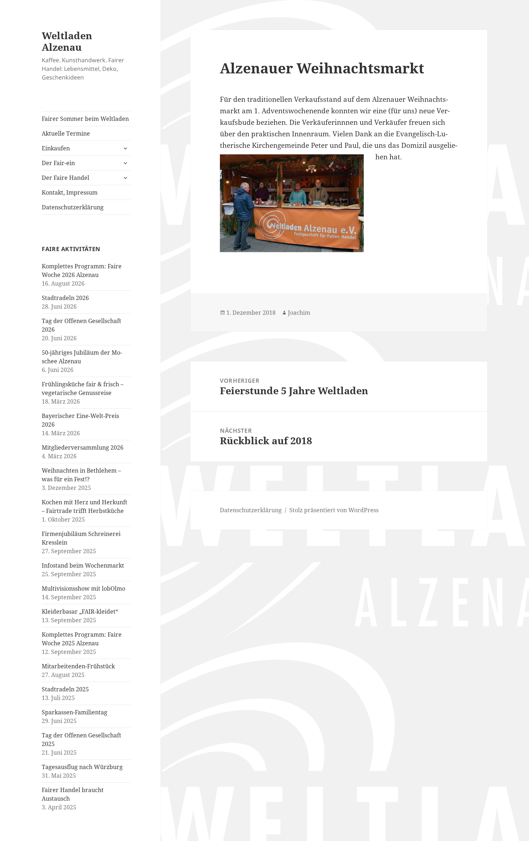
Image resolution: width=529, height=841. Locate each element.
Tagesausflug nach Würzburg (82, 767)
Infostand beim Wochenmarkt (83, 565)
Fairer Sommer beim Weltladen (85, 119)
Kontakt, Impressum (70, 192)
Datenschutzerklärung (73, 207)
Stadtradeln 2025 (65, 689)
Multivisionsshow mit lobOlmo (83, 588)
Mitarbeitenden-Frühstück (78, 666)
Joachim (299, 313)
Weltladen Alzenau (67, 41)
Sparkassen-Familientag (74, 712)
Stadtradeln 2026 (65, 298)
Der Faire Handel (65, 178)
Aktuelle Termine (66, 133)
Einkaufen (56, 148)
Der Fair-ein (58, 163)
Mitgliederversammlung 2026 (82, 447)
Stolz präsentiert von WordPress (334, 510)
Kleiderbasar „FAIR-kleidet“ (80, 611)
